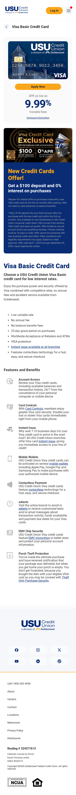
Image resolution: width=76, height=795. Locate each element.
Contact (12, 707)
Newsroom (13, 722)
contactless (36, 489)
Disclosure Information (38, 118)
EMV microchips (39, 538)
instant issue (47, 441)
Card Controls (34, 408)
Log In (54, 10)
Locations (13, 714)
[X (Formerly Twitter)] (59, 650)
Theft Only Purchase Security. (44, 579)
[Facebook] (16, 650)
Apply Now (38, 86)
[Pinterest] (59, 661)
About (10, 691)
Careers (11, 699)
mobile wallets (58, 463)
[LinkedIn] (38, 661)
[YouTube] (16, 661)
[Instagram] (38, 650)
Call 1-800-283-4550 (19, 683)
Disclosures (13, 738)
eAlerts (23, 508)
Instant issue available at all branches (35, 347)
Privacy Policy (15, 730)
